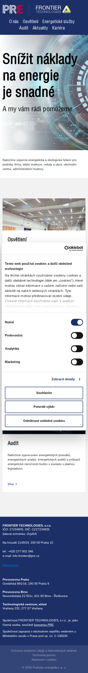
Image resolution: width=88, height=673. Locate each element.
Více (11, 484)
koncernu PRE (44, 624)
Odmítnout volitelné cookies (44, 421)
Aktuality (40, 28)
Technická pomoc (44, 655)
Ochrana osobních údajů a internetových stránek (44, 650)
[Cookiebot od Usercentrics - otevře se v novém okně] (64, 248)
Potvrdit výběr (44, 406)
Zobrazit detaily (63, 379)
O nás (14, 22)
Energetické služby (59, 22)
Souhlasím (44, 393)
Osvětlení (30, 22)
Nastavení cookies (44, 659)
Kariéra (58, 28)
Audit (23, 28)
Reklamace (10, 565)
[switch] (77, 335)
